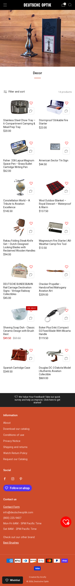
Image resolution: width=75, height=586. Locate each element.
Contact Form (11, 507)
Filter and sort (17, 91)
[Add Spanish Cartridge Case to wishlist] (31, 350)
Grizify (43, 577)
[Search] (70, 5)
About (7, 422)
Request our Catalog (15, 459)
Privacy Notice (11, 441)
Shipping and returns (15, 447)
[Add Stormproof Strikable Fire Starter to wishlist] (66, 103)
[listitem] (37, 400)
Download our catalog (16, 429)
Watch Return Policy (15, 453)
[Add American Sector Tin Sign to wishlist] (66, 143)
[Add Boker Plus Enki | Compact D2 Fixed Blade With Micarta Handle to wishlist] (66, 310)
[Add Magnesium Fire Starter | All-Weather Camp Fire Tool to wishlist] (66, 223)
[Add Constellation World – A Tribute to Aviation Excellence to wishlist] (31, 183)
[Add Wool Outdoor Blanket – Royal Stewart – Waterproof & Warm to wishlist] (66, 183)
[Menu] (5, 5)
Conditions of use (13, 435)
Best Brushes (11, 542)
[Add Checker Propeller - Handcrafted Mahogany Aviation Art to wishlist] (66, 266)
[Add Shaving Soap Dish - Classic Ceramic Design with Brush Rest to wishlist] (31, 310)
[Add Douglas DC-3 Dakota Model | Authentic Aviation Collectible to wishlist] (66, 350)
